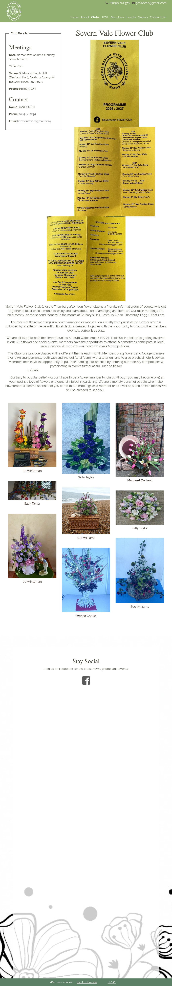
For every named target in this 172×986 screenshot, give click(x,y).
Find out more (87, 982)
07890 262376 (119, 3)
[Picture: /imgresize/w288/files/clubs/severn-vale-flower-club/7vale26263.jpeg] (86, 258)
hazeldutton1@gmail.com (34, 121)
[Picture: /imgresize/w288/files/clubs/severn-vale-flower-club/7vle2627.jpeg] (114, 83)
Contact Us (158, 17)
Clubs (95, 17)
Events (131, 17)
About (85, 17)
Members (117, 17)
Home (74, 17)
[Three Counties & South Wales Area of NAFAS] (13, 11)
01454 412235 (27, 114)
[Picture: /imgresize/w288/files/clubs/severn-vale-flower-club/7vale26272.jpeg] (114, 171)
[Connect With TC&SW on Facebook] (86, 680)
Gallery (143, 17)
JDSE (105, 17)
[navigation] (97, 17)
